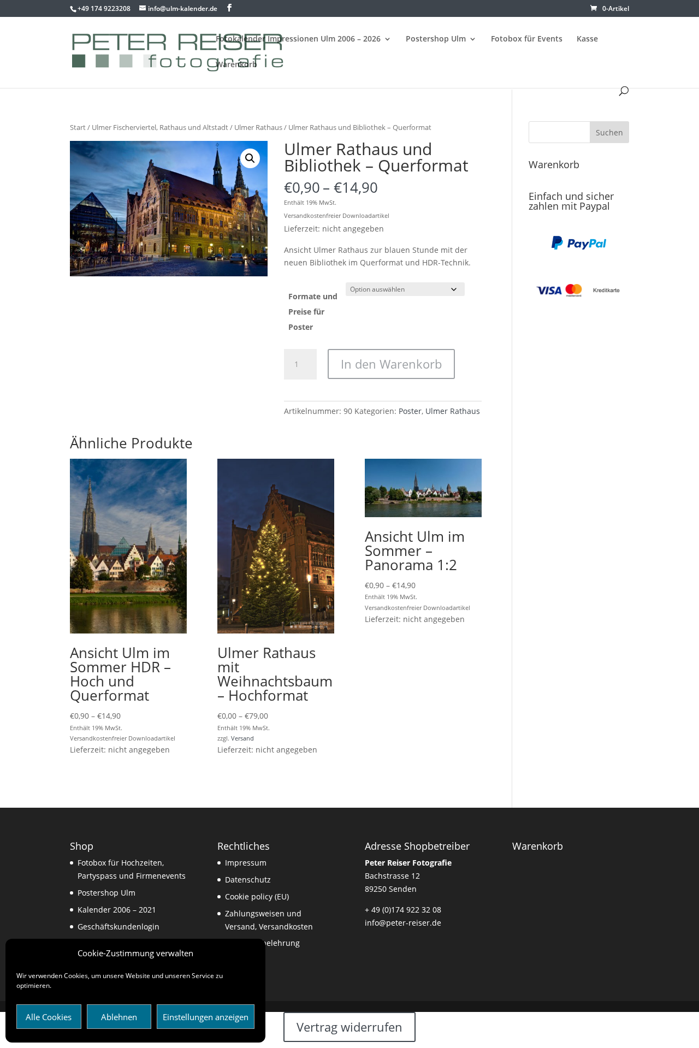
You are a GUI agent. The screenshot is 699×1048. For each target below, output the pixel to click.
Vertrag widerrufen (349, 1027)
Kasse (587, 39)
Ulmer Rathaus (258, 127)
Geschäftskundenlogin (118, 926)
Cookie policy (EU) (257, 896)
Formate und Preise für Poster (312, 311)
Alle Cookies (49, 1016)
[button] (250, 158)
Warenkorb (236, 65)
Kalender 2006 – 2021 (117, 909)
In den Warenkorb (391, 364)
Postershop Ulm (436, 39)
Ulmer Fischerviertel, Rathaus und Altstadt (160, 127)
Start (78, 127)
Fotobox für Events (526, 39)
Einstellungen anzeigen (205, 1016)
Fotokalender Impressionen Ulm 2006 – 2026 (298, 39)
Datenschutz (248, 879)
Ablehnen (119, 1016)
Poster (410, 411)
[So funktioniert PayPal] (579, 247)
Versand (242, 738)
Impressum (245, 862)
